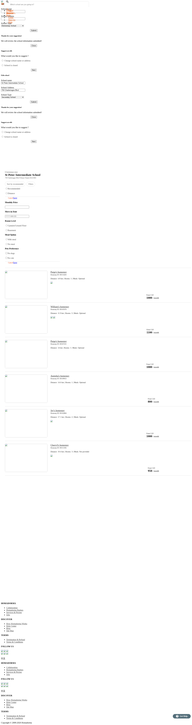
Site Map (10, 631)
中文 (3, 658)
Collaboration (12, 608)
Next (34, 70)
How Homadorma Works (16, 624)
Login (8, 11)
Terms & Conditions (14, 642)
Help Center (11, 626)
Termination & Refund (15, 640)
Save (15, 198)
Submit (33, 30)
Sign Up (11, 20)
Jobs (8, 615)
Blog (8, 628)
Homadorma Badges (14, 610)
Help (10, 22)
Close (34, 46)
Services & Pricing (14, 612)
